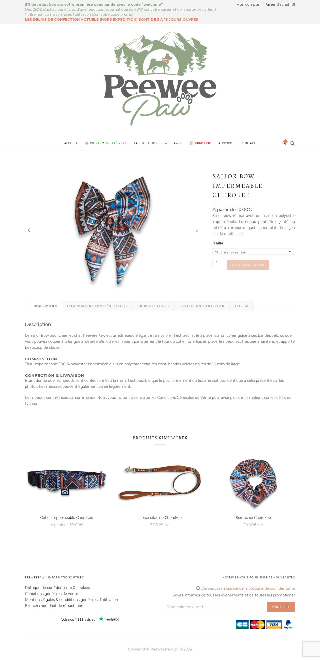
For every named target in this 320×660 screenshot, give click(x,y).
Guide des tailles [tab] (154, 305)
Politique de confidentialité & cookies (57, 587)
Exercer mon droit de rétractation (54, 605)
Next (196, 230)
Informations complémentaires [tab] (97, 305)
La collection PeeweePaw (156, 143)
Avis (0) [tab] (241, 305)
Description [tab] (45, 305)
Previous (28, 230)
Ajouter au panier (248, 264)
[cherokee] (112, 230)
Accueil (71, 143)
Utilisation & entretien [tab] (202, 305)
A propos (226, 143)
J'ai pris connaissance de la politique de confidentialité (248, 588)
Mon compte (247, 4)
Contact (249, 143)
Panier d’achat (279, 4)
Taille (218, 243)
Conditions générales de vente (51, 593)
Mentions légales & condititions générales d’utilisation (71, 599)
